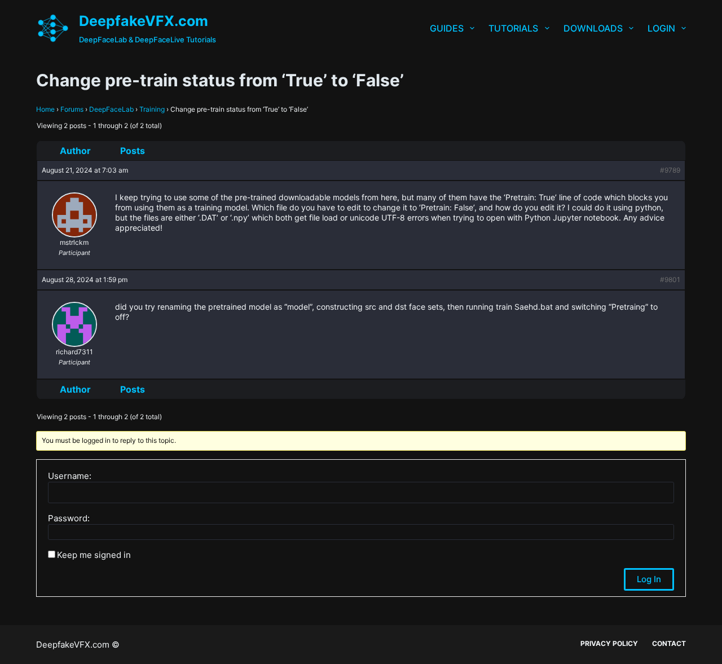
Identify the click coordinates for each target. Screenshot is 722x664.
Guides (447, 28)
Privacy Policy (609, 643)
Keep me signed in (94, 555)
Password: (69, 518)
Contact (669, 643)
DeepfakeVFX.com (143, 20)
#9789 (670, 170)
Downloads (593, 28)
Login (661, 28)
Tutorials (513, 28)
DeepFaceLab (111, 109)
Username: (69, 476)
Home (45, 109)
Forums (71, 109)
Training (152, 109)
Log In (649, 579)
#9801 (670, 279)
